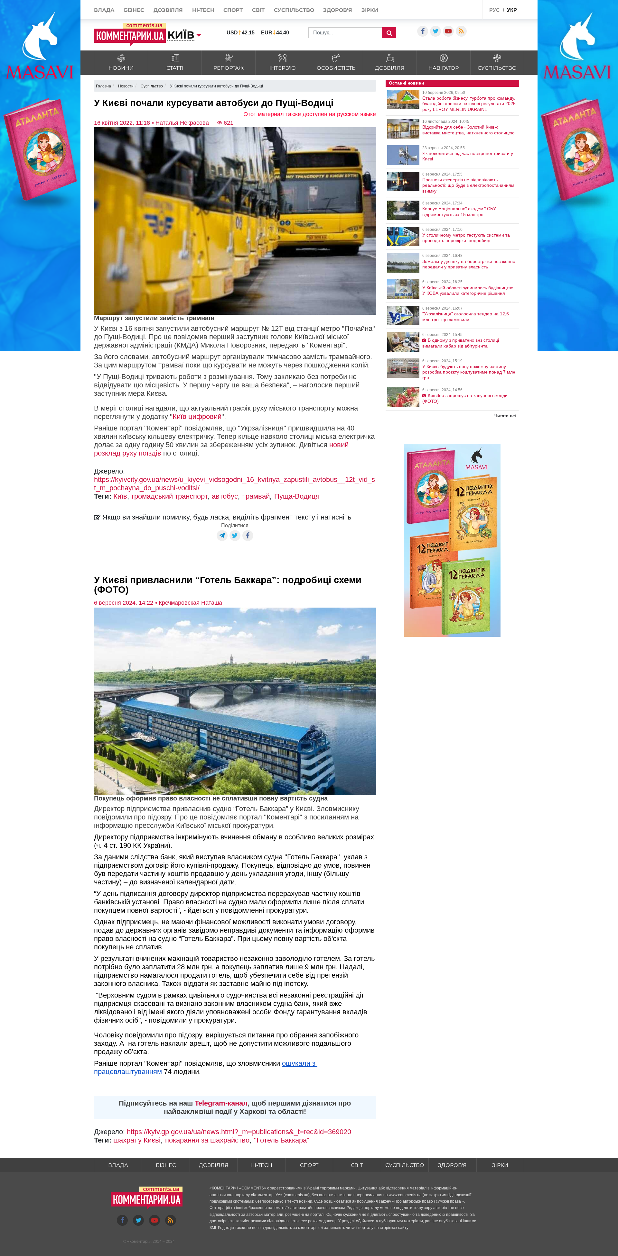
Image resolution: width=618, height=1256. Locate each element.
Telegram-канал (221, 1103)
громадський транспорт (169, 496)
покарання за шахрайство (207, 1140)
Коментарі (138, 1241)
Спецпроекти (461, 9)
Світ (258, 10)
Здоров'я (337, 10)
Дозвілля (168, 10)
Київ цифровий (197, 416)
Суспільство (294, 10)
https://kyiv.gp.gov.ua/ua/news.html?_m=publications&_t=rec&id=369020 (239, 1132)
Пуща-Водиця (297, 496)
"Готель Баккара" (281, 1140)
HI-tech (203, 10)
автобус (225, 496)
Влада (104, 10)
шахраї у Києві (137, 1140)
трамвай (256, 496)
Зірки (370, 10)
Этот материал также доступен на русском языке (310, 114)
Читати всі (505, 415)
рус (494, 10)
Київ (120, 496)
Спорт (233, 10)
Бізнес (134, 10)
